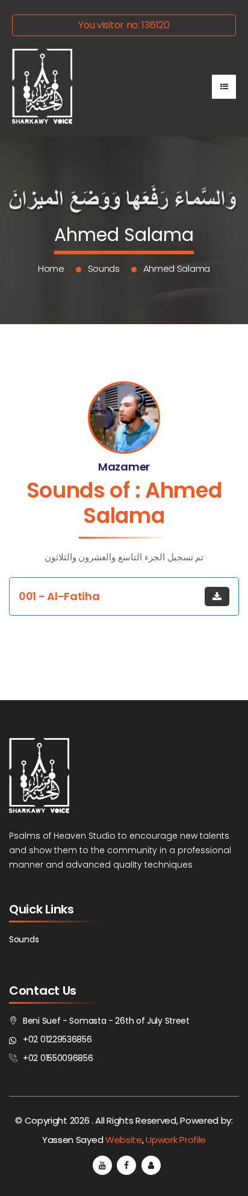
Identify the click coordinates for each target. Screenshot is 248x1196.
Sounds (104, 268)
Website (123, 1139)
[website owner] (151, 1165)
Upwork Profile (176, 1139)
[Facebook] (126, 1165)
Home (51, 268)
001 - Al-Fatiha (59, 596)
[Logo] (42, 86)
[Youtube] (102, 1165)
